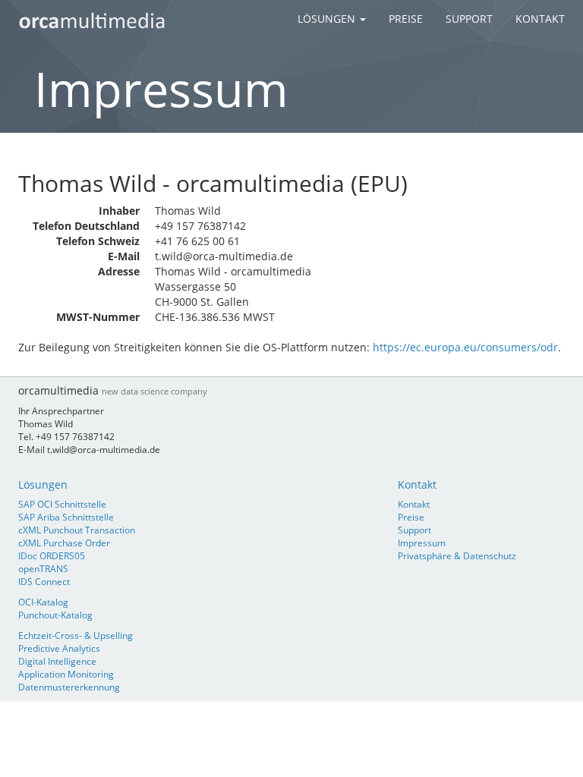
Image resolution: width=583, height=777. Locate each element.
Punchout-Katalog (55, 615)
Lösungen (328, 18)
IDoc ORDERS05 (51, 555)
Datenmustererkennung (69, 687)
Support (469, 18)
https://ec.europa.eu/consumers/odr (465, 347)
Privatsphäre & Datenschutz (457, 555)
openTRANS (43, 568)
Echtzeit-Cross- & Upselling (75, 635)
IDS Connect (44, 581)
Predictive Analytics (59, 648)
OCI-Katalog (43, 602)
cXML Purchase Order (64, 542)
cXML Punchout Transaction (76, 530)
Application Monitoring (66, 674)
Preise (406, 18)
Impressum (422, 542)
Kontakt (540, 18)
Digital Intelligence (57, 661)
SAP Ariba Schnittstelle (66, 517)
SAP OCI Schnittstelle (62, 504)
